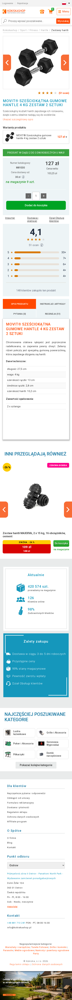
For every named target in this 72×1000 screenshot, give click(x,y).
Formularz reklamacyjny (20, 802)
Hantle (44, 30)
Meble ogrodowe (24, 950)
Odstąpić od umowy (18, 798)
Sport (23, 30)
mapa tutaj (12, 906)
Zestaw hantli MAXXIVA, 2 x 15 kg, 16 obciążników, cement (34, 535)
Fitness (34, 30)
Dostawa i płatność (32, 219)
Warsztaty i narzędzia (17, 947)
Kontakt (11, 847)
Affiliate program (17, 821)
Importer (10, 218)
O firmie (11, 838)
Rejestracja (22, 3)
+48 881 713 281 (16, 923)
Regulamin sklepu (17, 812)
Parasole (8, 950)
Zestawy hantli (59, 30)
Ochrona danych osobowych (23, 817)
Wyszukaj (63, 21)
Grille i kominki (58, 947)
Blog (9, 842)
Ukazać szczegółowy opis (18, 119)
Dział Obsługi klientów (56, 219)
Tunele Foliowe (39, 947)
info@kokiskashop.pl (19, 927)
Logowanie (7, 3)
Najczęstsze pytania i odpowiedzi (26, 793)
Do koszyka (61, 543)
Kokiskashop (10, 30)
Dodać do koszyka (36, 205)
